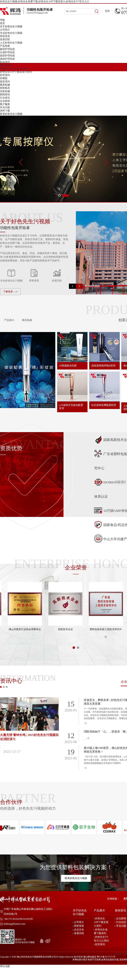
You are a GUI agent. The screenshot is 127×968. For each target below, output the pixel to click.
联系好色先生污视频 (76, 878)
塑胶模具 (5, 88)
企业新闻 (5, 101)
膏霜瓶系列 (6, 65)
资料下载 (5, 110)
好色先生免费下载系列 (100, 931)
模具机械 (26, 320)
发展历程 (5, 39)
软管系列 (5, 75)
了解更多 (8, 291)
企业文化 (79, 929)
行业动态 (121, 922)
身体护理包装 (7, 59)
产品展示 (9, 320)
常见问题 (5, 107)
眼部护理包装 (7, 49)
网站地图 (5, 966)
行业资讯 (5, 97)
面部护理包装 (7, 55)
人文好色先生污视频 (11, 42)
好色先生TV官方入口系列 (14, 68)
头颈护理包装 (7, 52)
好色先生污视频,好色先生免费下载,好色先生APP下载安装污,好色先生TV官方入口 (44, 1)
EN (107, 11)
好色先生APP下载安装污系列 (16, 71)
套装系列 (5, 81)
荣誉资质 (5, 36)
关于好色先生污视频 (80, 912)
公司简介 (5, 29)
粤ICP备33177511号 (106, 957)
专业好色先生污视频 (11, 33)
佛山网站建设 (89, 957)
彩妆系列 (5, 62)
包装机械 (5, 91)
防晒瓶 (3, 78)
